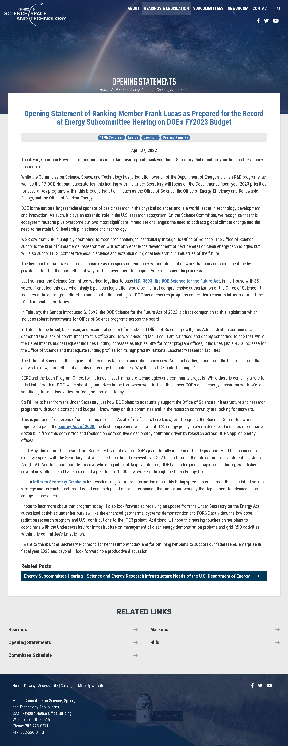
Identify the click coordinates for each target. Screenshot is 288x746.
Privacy (29, 685)
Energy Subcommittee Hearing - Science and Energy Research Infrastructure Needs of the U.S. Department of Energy (137, 576)
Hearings (17, 630)
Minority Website (91, 685)
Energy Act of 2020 (76, 426)
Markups (159, 630)
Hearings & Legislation (166, 8)
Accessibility (48, 685)
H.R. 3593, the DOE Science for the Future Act (177, 281)
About (134, 8)
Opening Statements (144, 82)
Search (278, 8)
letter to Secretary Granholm (59, 482)
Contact (261, 8)
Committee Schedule (30, 655)
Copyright (68, 685)
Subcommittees (208, 8)
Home (104, 89)
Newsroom (238, 8)
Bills (154, 642)
